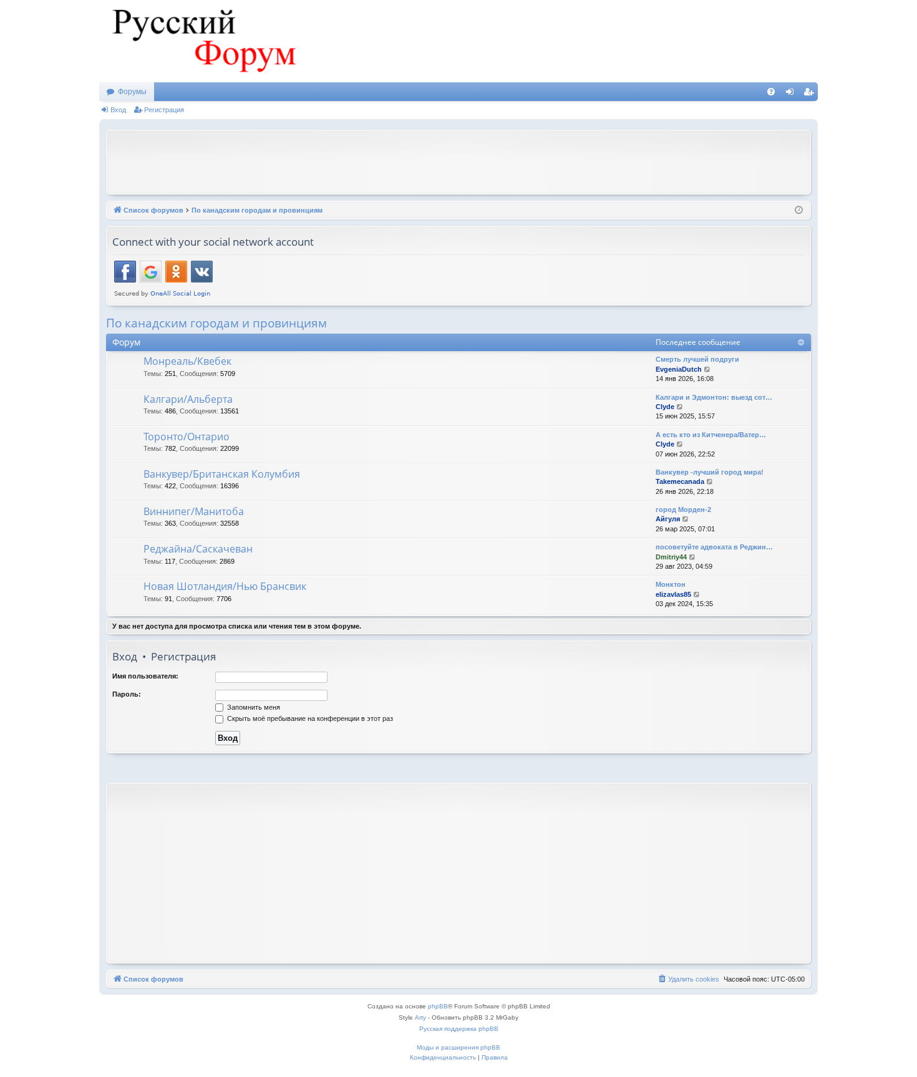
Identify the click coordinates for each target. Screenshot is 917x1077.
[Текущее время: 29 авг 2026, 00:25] (799, 210)
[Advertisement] (458, 161)
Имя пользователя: (145, 676)
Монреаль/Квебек (187, 361)
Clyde (665, 406)
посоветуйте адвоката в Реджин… (714, 547)
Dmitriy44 (671, 557)
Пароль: (126, 694)
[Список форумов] (202, 41)
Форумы (132, 91)
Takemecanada (680, 481)
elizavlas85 (673, 594)
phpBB (438, 1006)
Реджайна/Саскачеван (198, 549)
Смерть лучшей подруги (697, 359)
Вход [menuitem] (792, 94)
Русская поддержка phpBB (458, 1028)
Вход (118, 109)
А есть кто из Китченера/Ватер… (711, 434)
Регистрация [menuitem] (811, 94)
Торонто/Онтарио (186, 436)
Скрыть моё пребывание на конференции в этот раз (309, 718)
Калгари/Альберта (188, 399)
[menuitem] (771, 91)
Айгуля (668, 519)
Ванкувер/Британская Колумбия (221, 474)
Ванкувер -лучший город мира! (710, 472)
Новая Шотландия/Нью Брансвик (224, 586)
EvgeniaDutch (679, 369)
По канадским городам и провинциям (216, 323)
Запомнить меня (252, 707)
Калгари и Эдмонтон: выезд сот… (714, 397)
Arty (420, 1017)
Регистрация (164, 109)
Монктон (671, 584)
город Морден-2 (683, 509)
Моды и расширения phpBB (458, 1047)
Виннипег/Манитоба (193, 511)
